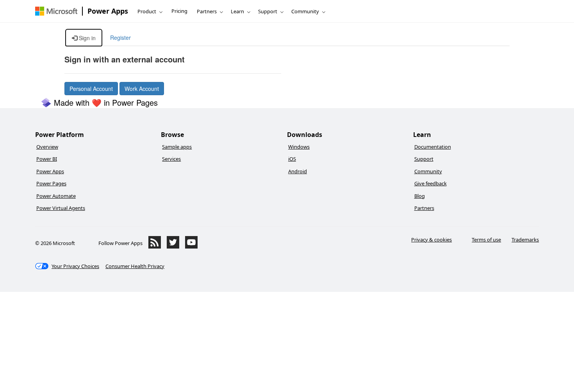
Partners (207, 11)
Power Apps (107, 11)
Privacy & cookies (431, 239)
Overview (47, 146)
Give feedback (430, 183)
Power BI (46, 158)
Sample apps (177, 146)
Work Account (142, 88)
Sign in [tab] (86, 38)
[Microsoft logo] (56, 11)
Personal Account (91, 88)
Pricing (179, 10)
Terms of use (486, 239)
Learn (237, 11)
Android (297, 171)
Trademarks (525, 239)
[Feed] (154, 246)
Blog (419, 195)
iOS (292, 158)
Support (267, 11)
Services (171, 158)
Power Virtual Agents (60, 207)
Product (146, 11)
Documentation (432, 146)
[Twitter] (173, 246)
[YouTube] (191, 246)
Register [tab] (120, 37)
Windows (299, 146)
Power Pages (51, 183)
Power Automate (56, 195)
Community (305, 11)
